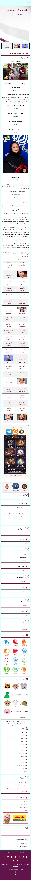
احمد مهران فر (8, 362)
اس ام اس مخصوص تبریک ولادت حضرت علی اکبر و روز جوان (15, 514)
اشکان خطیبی (8, 345)
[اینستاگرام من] (15, 857)
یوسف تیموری (22, 326)
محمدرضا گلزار (9, 320)
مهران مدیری (21, 368)
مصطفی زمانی (8, 339)
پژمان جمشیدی (9, 268)
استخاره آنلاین (24, 533)
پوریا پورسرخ (22, 345)
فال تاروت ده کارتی (23, 759)
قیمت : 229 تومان (15, 723)
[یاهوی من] (26, 857)
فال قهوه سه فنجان (23, 557)
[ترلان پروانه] (17, 47)
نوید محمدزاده (22, 297)
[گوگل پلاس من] (4, 857)
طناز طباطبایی (8, 278)
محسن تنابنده (22, 303)
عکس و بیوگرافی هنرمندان (22, 846)
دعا (26, 595)
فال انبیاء (25, 544)
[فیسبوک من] (19, 857)
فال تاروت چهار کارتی (23, 747)
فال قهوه (25, 554)
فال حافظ (25, 802)
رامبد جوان (22, 290)
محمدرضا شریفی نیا (9, 333)
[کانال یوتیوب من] (17, 860)
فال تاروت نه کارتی (23, 756)
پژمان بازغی (8, 375)
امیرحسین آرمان (9, 290)
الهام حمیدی (22, 385)
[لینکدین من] (13, 860)
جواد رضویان (21, 352)
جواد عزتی (9, 391)
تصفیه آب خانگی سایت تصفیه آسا (20, 782)
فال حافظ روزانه (24, 805)
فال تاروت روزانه (24, 732)
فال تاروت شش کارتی (23, 754)
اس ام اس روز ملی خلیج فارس (21, 511)
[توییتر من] (8, 857)
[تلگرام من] (23, 857)
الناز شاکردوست (22, 391)
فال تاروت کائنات (24, 738)
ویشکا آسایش (22, 362)
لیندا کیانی (22, 375)
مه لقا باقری (22, 411)
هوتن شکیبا (22, 278)
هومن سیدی (22, 320)
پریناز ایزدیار (8, 398)
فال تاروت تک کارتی (23, 741)
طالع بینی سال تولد (23, 717)
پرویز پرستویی (22, 404)
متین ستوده (8, 404)
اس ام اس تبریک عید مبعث (22, 508)
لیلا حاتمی (9, 284)
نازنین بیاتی (22, 398)
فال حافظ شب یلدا (23, 808)
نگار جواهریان (8, 303)
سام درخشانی (8, 297)
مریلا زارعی (9, 326)
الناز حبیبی (22, 268)
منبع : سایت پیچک (25, 256)
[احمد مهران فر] (25, 47)
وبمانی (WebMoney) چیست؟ (21, 785)
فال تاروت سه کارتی (23, 744)
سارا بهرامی (9, 368)
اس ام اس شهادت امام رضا (22, 523)
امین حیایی (22, 333)
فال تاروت (25, 772)
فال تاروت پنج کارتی (23, 750)
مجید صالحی (8, 313)
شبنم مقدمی (21, 339)
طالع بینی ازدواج (24, 581)
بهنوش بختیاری (9, 352)
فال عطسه (25, 833)
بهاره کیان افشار (22, 313)
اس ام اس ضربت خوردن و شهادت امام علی (19, 520)
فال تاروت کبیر (24, 735)
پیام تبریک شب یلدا (23, 811)
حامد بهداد (22, 284)
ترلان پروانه (9, 421)
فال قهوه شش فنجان (23, 560)
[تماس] (11, 857)
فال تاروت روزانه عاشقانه (22, 766)
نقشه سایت (10, 869)
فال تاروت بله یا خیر (23, 768)
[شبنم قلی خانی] (7, 47)
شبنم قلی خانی (9, 385)
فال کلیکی (25, 605)
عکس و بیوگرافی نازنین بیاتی (16, 10)
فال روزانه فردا (24, 843)
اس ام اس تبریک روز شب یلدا (21, 517)
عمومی (20, 495)
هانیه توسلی (22, 421)
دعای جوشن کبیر (24, 592)
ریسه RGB (25, 626)
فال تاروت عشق (24, 763)
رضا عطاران (9, 411)
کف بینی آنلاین (24, 571)
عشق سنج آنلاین (24, 616)
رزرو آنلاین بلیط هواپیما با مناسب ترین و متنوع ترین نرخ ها (16, 788)
